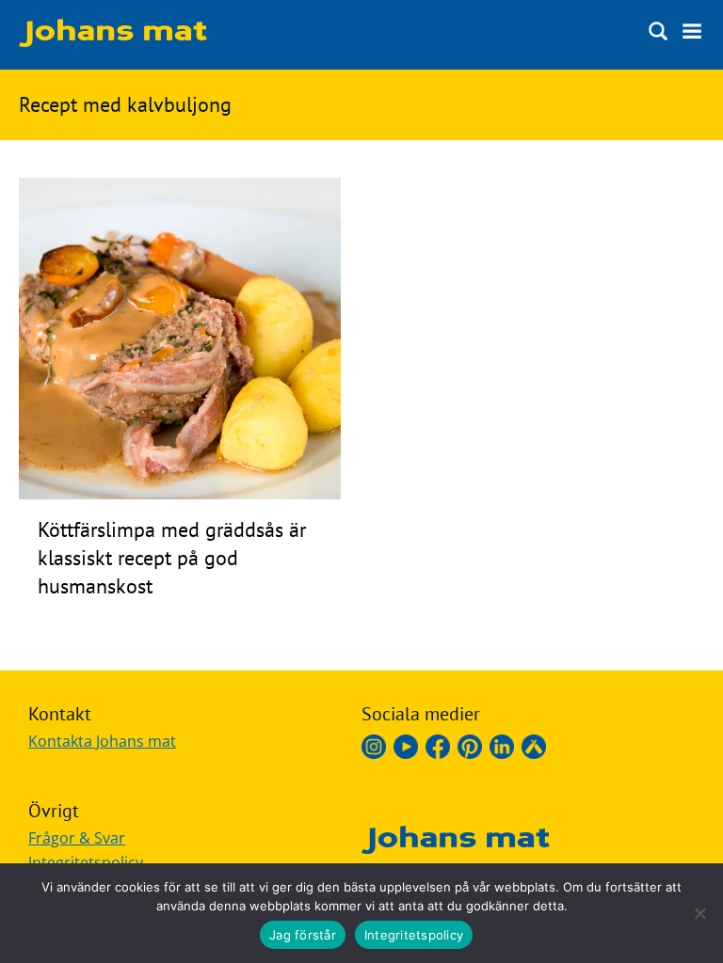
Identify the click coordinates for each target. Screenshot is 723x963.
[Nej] (699, 913)
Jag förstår (302, 934)
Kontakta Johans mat (102, 741)
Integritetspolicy (85, 862)
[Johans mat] (113, 41)
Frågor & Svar (76, 838)
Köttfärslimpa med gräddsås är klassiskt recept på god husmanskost (172, 557)
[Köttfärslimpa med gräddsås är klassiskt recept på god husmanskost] (180, 493)
